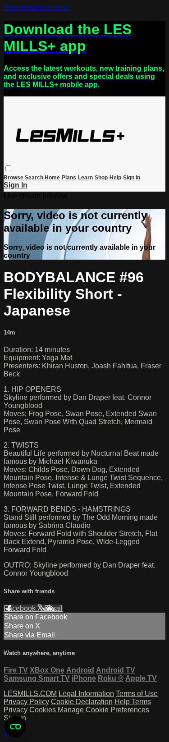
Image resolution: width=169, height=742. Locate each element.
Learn (85, 177)
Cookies (43, 710)
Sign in (131, 177)
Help (115, 177)
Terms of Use (137, 693)
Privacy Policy (26, 701)
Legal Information (86, 693)
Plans (69, 177)
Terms (141, 701)
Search (35, 177)
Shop (101, 177)
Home (52, 177)
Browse (14, 177)
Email (53, 608)
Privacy (16, 710)
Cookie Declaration (82, 701)
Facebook (20, 608)
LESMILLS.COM (30, 693)
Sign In (15, 185)
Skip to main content (36, 7)
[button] (8, 168)
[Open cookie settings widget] (15, 726)
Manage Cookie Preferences (103, 710)
